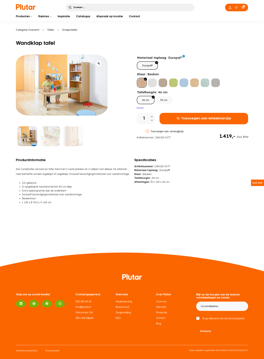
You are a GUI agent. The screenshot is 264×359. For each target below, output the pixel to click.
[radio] (147, 65)
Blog (158, 323)
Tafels (50, 29)
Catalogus (83, 16)
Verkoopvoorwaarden (27, 351)
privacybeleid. (237, 318)
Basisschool (122, 306)
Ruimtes (43, 16)
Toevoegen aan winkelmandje (206, 118)
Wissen (140, 108)
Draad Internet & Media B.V (234, 351)
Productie (161, 312)
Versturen (205, 331)
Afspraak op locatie (109, 16)
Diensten (161, 306)
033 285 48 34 (83, 301)
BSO (118, 317)
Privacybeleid (52, 351)
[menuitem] (24, 16)
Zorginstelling (123, 312)
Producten (23, 16)
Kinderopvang (124, 301)
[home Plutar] (26, 7)
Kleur (141, 74)
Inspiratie (64, 16)
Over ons (161, 301)
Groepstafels (69, 29)
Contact (134, 16)
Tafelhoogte (146, 92)
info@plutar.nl (83, 306)
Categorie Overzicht (27, 29)
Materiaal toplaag (151, 58)
